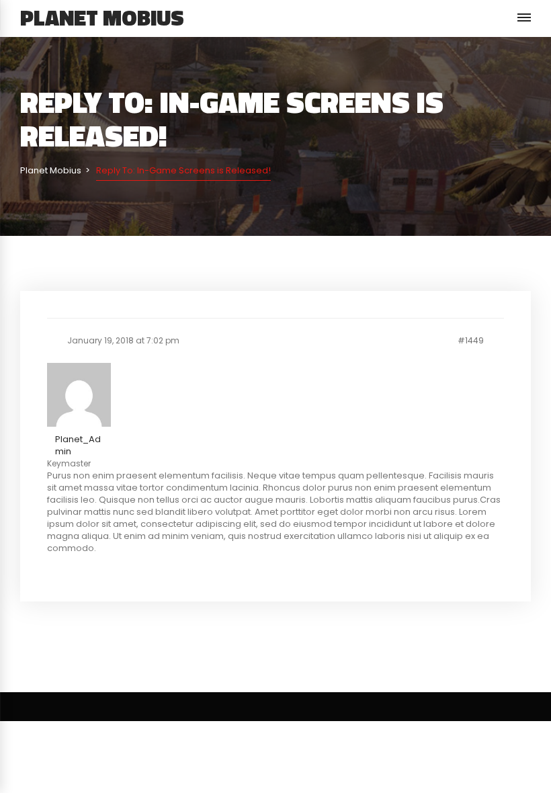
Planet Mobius (102, 17)
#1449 (471, 340)
